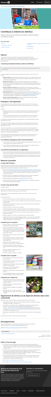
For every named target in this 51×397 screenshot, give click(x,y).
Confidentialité (31, 390)
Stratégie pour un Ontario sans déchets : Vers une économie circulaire (18, 361)
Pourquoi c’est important (7, 45)
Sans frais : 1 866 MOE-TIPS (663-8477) (10, 307)
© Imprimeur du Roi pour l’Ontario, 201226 (9, 392)
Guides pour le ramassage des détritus (31, 94)
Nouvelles (24, 390)
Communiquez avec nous (33, 375)
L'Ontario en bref (4, 390)
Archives (18, 390)
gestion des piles (22, 178)
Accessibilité (11, 390)
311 (20, 303)
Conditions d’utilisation (40, 390)
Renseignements (30, 46)
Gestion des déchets (21, 6)
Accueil (2, 6)
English (32, 2)
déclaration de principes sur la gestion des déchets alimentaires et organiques (24, 169)
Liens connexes (30, 48)
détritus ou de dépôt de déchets (13, 327)
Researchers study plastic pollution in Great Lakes (14, 360)
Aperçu (3, 43)
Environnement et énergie (10, 6)
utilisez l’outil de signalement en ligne (26, 307)
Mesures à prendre (5, 47)
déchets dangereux (22, 180)
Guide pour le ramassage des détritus (8, 333)
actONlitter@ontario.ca (23, 325)
